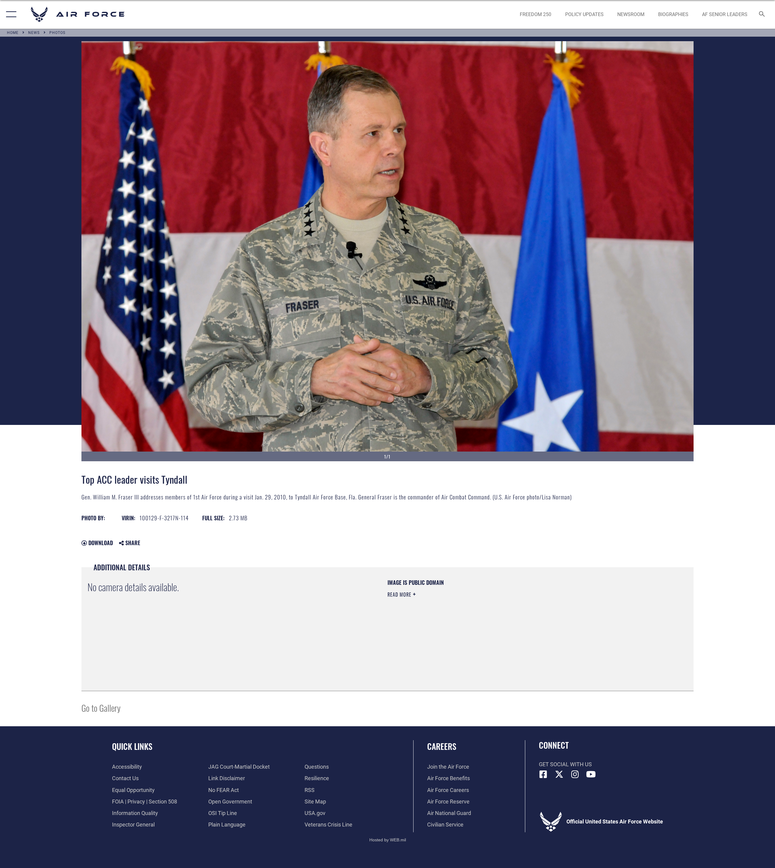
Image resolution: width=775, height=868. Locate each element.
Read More (400, 594)
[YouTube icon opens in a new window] (590, 774)
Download (100, 543)
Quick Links (132, 746)
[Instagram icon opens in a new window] (575, 774)
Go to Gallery (100, 707)
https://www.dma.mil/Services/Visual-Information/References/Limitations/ (458, 624)
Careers (441, 746)
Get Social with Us (565, 764)
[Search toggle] (762, 14)
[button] (10, 14)
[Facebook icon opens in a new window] (543, 774)
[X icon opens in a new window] (559, 774)
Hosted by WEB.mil (387, 839)
